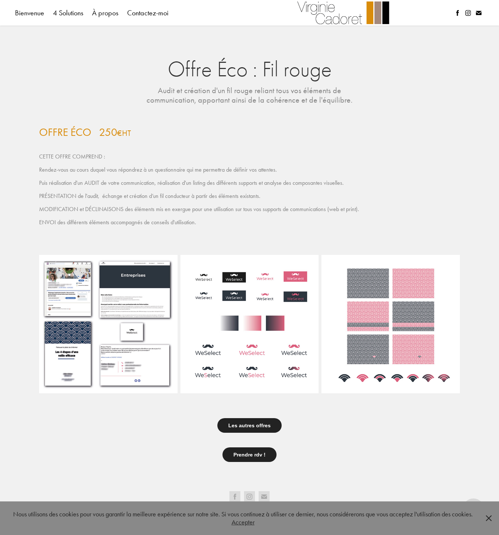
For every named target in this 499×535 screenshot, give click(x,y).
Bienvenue (29, 12)
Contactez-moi (147, 12)
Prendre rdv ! (249, 455)
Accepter (243, 522)
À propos (105, 12)
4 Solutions (68, 12)
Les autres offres (249, 425)
